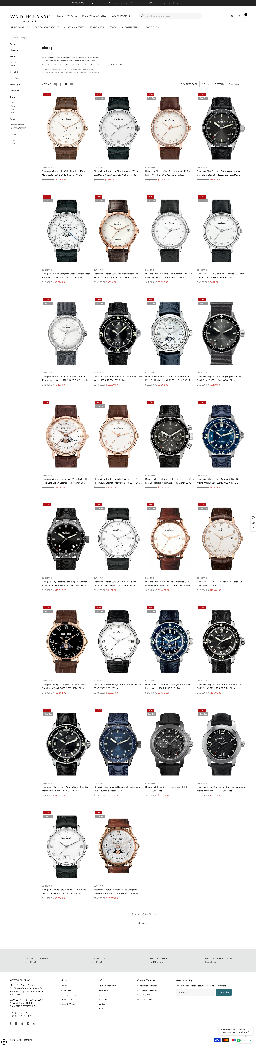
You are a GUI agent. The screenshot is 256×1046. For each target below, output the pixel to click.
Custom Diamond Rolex (50, 65)
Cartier (89, 57)
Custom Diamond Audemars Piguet (97, 65)
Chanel (96, 57)
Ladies (13, 144)
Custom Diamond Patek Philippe (72, 65)
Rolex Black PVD (117, 65)
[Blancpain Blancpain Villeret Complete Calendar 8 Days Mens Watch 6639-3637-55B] (66, 641)
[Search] (170, 16)
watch (13, 66)
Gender (14, 134)
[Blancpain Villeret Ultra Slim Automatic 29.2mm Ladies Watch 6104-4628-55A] (169, 230)
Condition (15, 72)
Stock (13, 56)
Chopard (45, 60)
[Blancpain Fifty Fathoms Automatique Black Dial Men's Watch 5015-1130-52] (66, 744)
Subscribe (224, 992)
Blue (12, 109)
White (13, 103)
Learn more (180, 3)
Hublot (52, 60)
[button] (55, 84)
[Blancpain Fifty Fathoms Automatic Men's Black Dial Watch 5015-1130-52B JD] (221, 641)
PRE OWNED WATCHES (94, 15)
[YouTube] (34, 1024)
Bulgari (83, 57)
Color (13, 97)
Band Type (15, 84)
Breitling (75, 57)
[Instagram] (16, 1024)
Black (13, 106)
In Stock (14, 62)
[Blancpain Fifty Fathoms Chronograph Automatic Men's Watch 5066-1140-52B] (169, 641)
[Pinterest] (22, 1024)
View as (46, 84)
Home (13, 37)
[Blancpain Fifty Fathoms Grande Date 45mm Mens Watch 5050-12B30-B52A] (118, 333)
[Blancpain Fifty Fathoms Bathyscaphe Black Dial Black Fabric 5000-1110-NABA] (221, 333)
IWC (57, 60)
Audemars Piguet (48, 57)
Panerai (78, 60)
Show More (144, 923)
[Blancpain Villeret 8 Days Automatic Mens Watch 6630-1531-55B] (118, 641)
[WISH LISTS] (238, 16)
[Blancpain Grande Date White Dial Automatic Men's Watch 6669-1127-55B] (66, 846)
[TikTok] (28, 1024)
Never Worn (15, 78)
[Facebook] (10, 1024)
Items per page (189, 84)
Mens (13, 140)
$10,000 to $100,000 (18, 128)
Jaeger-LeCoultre (67, 60)
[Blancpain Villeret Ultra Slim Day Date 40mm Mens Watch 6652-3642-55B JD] (66, 128)
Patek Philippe (87, 60)
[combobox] (173, 16)
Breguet (68, 57)
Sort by (219, 84)
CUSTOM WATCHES (122, 15)
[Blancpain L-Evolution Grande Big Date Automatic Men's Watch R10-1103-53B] (221, 744)
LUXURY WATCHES (67, 15)
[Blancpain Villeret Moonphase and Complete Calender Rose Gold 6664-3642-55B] (118, 846)
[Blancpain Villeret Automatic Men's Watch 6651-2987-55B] (221, 538)
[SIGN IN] (231, 15)
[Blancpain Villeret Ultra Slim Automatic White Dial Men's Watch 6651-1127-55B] (118, 128)
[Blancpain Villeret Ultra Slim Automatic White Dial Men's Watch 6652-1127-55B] (118, 538)
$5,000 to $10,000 (17, 125)
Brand (13, 44)
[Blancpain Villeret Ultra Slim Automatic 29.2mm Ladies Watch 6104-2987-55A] (169, 128)
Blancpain (23, 37)
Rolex (96, 60)
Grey (12, 112)
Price (12, 119)
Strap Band (15, 90)
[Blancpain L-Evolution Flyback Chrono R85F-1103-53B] (169, 744)
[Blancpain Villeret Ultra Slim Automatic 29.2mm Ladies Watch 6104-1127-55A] (221, 230)
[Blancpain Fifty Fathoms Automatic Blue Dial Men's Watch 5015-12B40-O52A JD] (221, 436)
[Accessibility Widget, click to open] (4, 1042)
